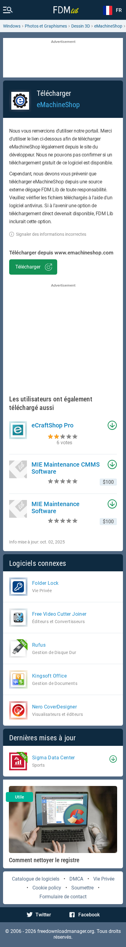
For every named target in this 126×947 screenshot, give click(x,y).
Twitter (43, 915)
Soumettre (82, 888)
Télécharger (27, 267)
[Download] (113, 759)
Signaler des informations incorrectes (51, 234)
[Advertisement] (63, 58)
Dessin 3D (80, 26)
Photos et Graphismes (46, 26)
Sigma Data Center (53, 758)
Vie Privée (103, 879)
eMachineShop (108, 26)
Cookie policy (46, 888)
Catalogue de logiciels (35, 879)
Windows (11, 26)
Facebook (89, 915)
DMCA (76, 879)
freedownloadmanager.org (65, 931)
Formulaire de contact (63, 897)
